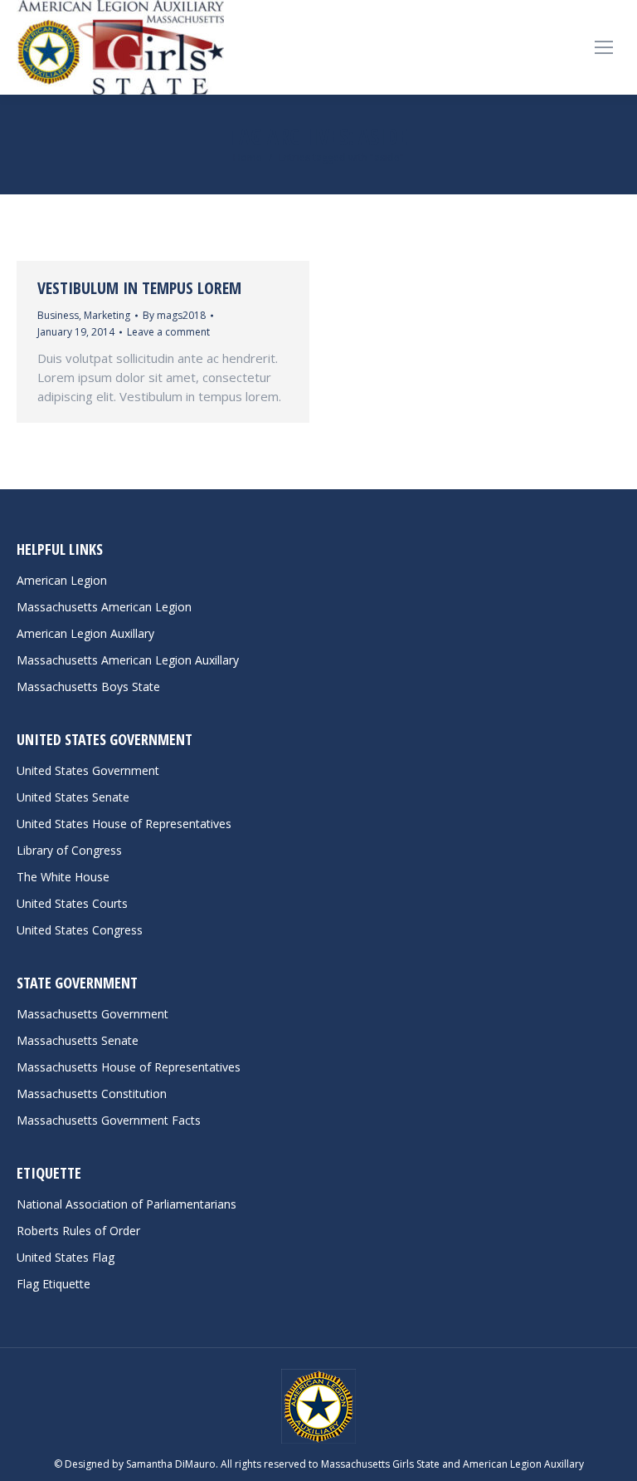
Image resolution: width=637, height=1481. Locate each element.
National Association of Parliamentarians (126, 1204)
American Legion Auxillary (85, 633)
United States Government (88, 770)
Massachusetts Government (92, 1014)
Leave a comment (168, 332)
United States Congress (80, 930)
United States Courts (72, 903)
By (174, 315)
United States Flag (65, 1257)
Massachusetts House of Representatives (129, 1067)
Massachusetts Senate (78, 1040)
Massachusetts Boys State (88, 686)
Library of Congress (69, 850)
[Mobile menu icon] (603, 47)
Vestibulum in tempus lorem (139, 288)
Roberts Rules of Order (78, 1230)
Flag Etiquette (53, 1284)
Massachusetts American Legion (104, 607)
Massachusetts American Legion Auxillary (128, 660)
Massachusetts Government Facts (109, 1120)
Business (58, 315)
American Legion (62, 580)
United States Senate (73, 797)
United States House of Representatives (124, 823)
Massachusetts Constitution (92, 1093)
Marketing (107, 315)
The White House (63, 877)
